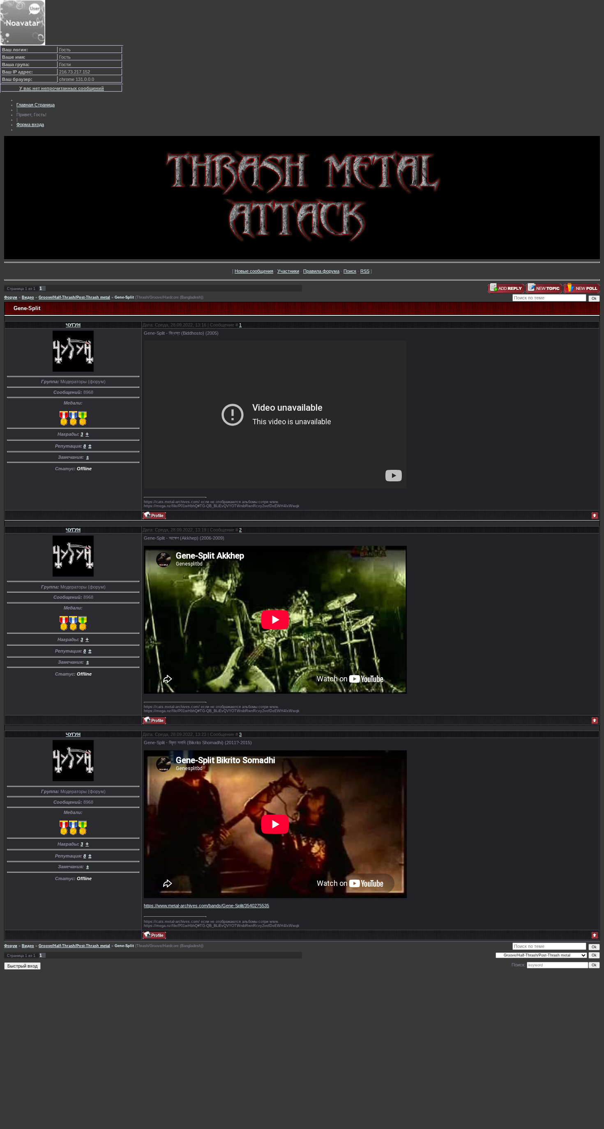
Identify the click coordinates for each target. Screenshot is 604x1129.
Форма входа (30, 124)
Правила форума (321, 271)
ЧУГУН (73, 324)
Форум (10, 297)
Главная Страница (35, 104)
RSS (364, 271)
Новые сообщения (254, 271)
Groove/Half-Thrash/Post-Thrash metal (74, 297)
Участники (288, 271)
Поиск (349, 271)
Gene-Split (124, 297)
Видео (28, 297)
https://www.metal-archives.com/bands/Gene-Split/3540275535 (206, 905)
